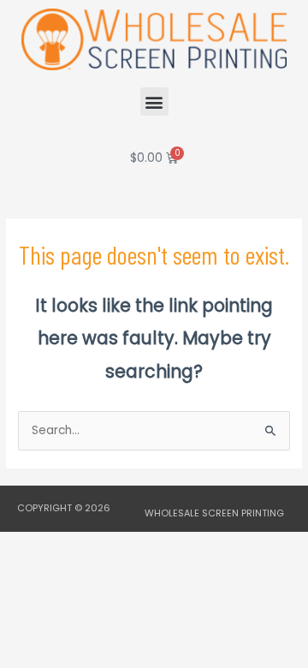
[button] (154, 101)
